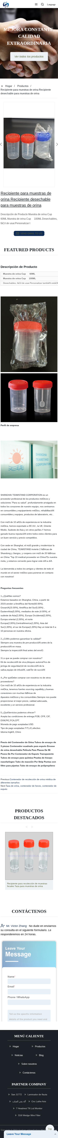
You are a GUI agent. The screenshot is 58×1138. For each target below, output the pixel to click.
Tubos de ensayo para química (17, 758)
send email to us (31, 233)
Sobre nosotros (29, 1064)
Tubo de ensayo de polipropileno (37, 765)
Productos (22, 86)
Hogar (8, 86)
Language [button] (51, 4)
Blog (41, 1055)
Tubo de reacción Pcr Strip (29, 762)
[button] (36, 4)
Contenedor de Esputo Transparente (34, 754)
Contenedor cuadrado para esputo (28, 746)
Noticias (19, 1055)
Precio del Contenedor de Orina (17, 742)
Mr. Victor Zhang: (16, 925)
